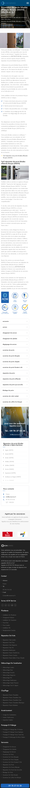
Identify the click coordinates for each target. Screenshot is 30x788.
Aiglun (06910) (9, 450)
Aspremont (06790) (10, 473)
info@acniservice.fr (15, 435)
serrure (5, 327)
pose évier (6, 623)
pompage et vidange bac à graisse (13, 729)
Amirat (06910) (9, 454)
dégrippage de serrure (9, 344)
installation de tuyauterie (9, 620)
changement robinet (8, 617)
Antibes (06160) (9, 461)
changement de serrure (10, 333)
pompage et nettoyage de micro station (14, 737)
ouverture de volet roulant (11, 396)
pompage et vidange (8, 725)
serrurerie (6, 321)
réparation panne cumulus (10, 655)
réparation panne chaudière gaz (12, 697)
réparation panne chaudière (10, 695)
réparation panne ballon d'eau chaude (13, 658)
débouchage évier (8, 670)
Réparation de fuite (8, 635)
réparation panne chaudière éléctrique (13, 703)
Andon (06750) (9, 458)
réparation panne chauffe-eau (11, 653)
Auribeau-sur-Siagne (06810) (13, 477)
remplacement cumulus (9, 630)
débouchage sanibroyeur (10, 680)
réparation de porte (9, 373)
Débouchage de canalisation (11, 663)
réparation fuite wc (8, 648)
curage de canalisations (9, 715)
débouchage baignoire (9, 675)
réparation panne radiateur (10, 705)
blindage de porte (8, 390)
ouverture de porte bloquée (11, 356)
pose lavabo (6, 625)
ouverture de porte (8, 350)
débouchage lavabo (8, 667)
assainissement (6, 710)
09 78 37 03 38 (15, 785)
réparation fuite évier (9, 642)
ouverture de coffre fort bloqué (12, 402)
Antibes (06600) (9, 465)
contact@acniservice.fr (9, 595)
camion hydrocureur (8, 717)
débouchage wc (7, 678)
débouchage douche (8, 673)
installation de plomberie (9, 615)
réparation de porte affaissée (12, 379)
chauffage (5, 691)
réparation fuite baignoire (10, 645)
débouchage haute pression (11, 683)
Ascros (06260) (9, 469)
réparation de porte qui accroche (13, 385)
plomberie (4, 611)
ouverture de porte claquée (11, 362)
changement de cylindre (10, 339)
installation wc (7, 628)
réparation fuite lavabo (9, 640)
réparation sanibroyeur (9, 650)
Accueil (3, 15)
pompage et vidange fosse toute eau (13, 735)
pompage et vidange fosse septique (13, 732)
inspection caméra (8, 720)
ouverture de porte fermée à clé (12, 367)
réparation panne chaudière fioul (12, 700)
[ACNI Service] (8, 3)
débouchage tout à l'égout (10, 685)
